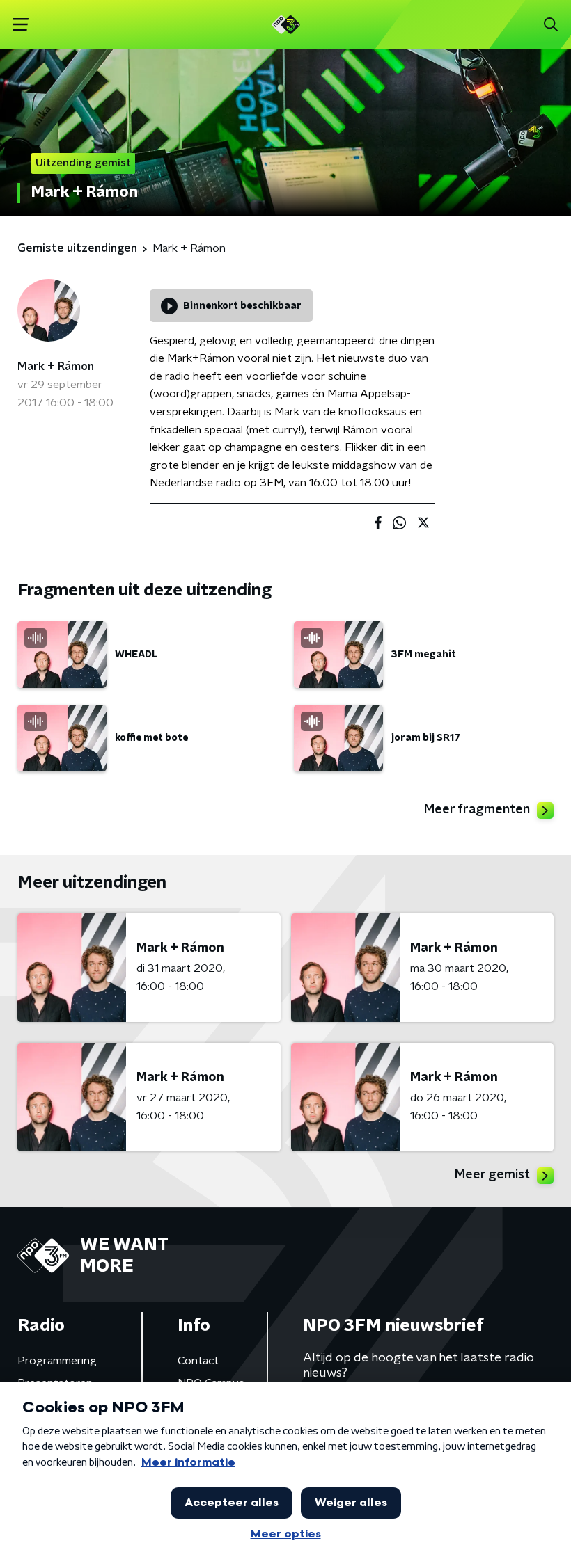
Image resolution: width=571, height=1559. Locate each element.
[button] (20, 25)
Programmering (57, 1360)
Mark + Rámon (55, 366)
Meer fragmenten (477, 810)
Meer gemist (492, 1175)
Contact (198, 1360)
